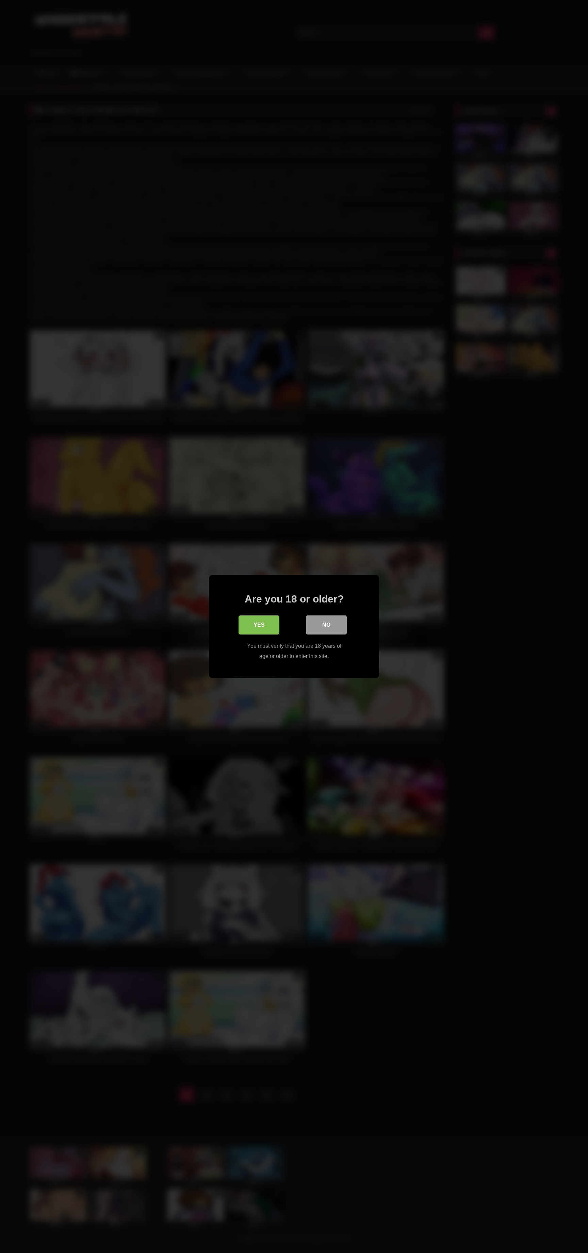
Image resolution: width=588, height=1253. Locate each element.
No (326, 625)
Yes (259, 625)
